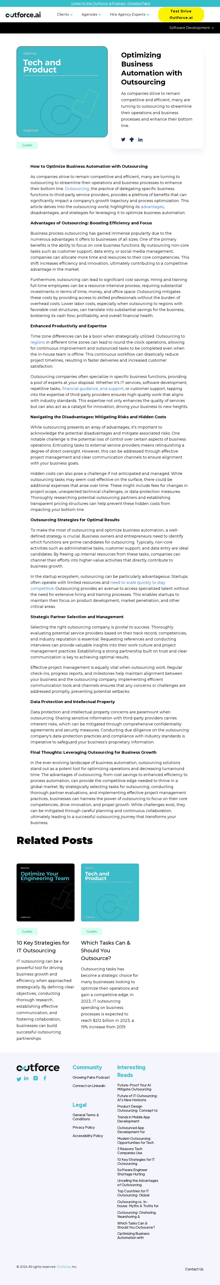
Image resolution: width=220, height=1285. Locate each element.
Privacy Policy (84, 1127)
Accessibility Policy (88, 1136)
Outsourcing (77, 188)
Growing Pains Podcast (91, 1077)
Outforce (63, 1267)
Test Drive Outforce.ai (181, 14)
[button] (66, 14)
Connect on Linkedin (89, 1086)
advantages (152, 206)
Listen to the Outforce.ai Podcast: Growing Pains (110, 3)
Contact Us (194, 1269)
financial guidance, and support (93, 388)
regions (38, 342)
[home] (23, 14)
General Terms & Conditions (86, 1117)
